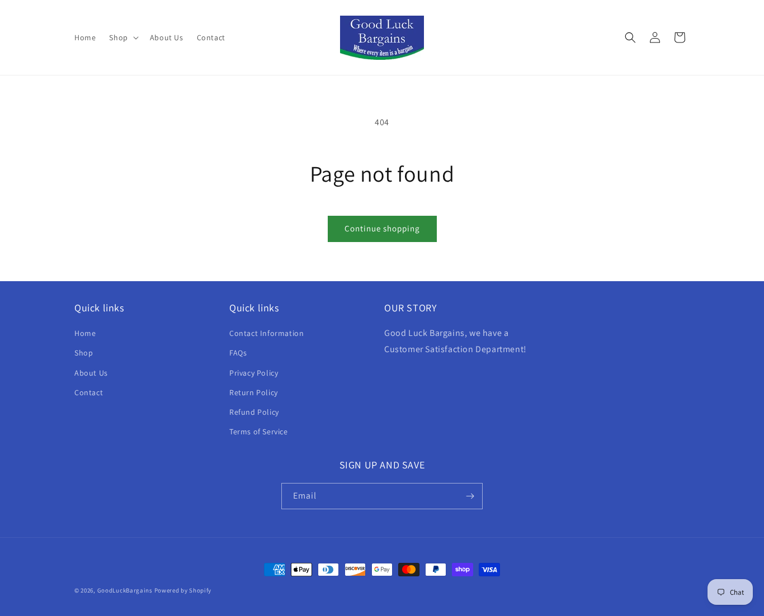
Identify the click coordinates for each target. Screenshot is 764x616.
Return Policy (253, 392)
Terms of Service (258, 432)
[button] (122, 37)
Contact (88, 392)
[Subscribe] (470, 496)
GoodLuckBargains (125, 590)
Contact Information (266, 333)
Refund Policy (254, 412)
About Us (91, 373)
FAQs (238, 353)
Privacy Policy (253, 373)
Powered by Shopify (183, 590)
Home (85, 333)
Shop (83, 353)
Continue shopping (382, 228)
